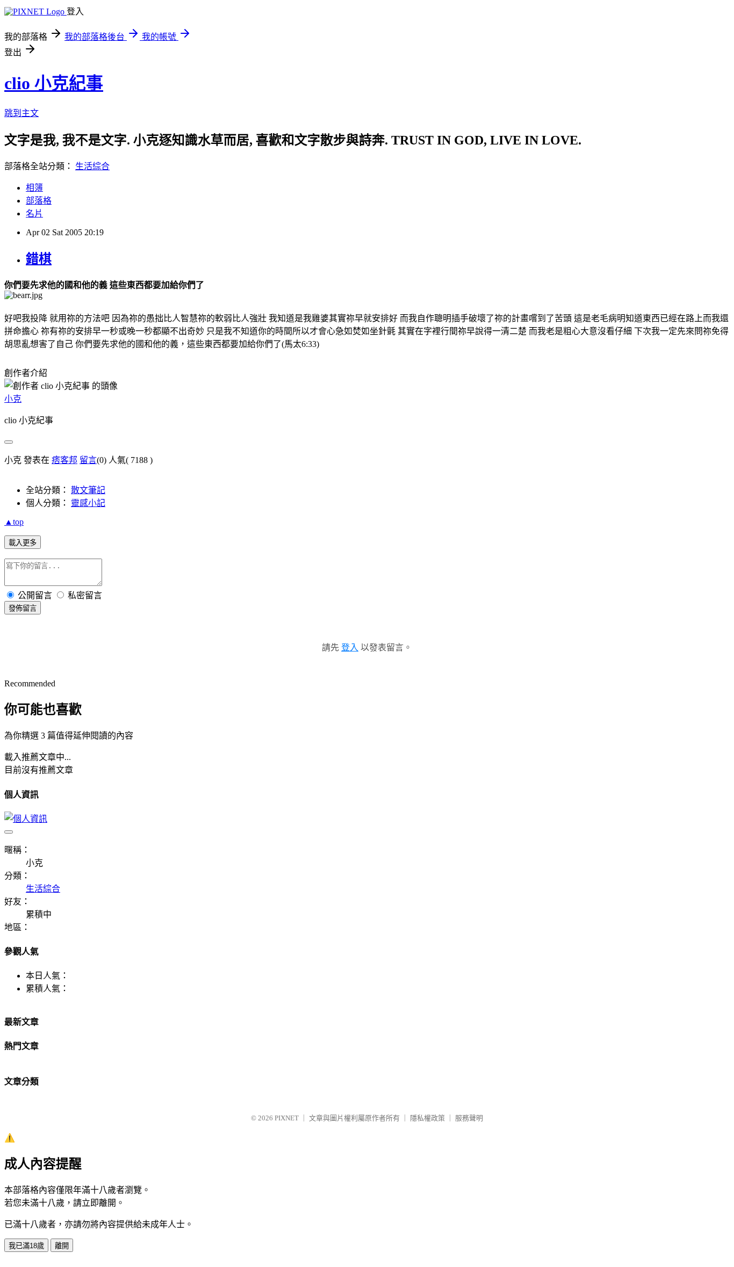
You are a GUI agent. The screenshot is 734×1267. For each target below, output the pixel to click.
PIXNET (287, 1118)
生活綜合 (92, 166)
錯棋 (39, 259)
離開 (62, 1246)
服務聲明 (469, 1118)
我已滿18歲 (26, 1246)
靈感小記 (88, 503)
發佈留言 (23, 608)
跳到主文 (21, 113)
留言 (88, 460)
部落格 (39, 200)
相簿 (34, 187)
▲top (14, 521)
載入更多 (23, 543)
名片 (34, 213)
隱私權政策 (427, 1118)
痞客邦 (64, 460)
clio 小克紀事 (53, 83)
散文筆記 (88, 490)
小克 (12, 398)
